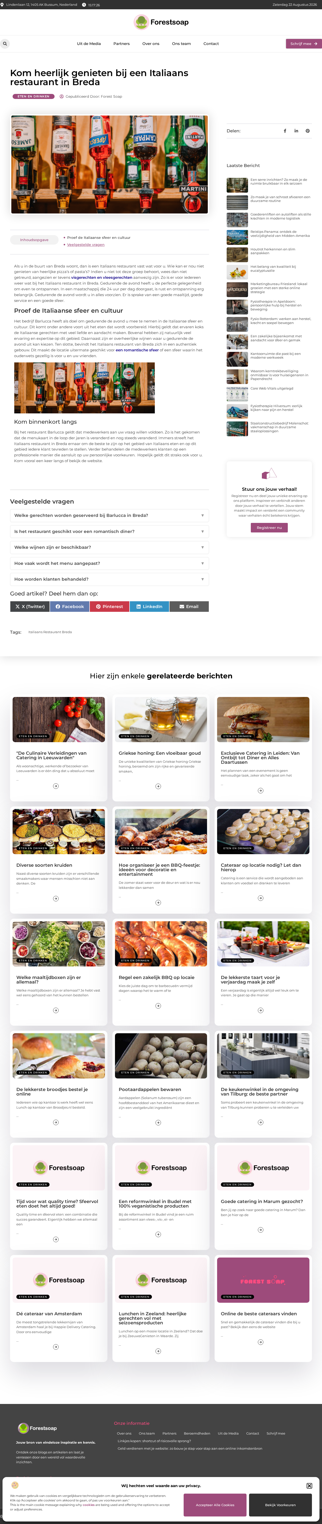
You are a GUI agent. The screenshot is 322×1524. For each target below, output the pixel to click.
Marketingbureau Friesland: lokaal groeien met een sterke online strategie (279, 288)
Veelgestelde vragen (86, 244)
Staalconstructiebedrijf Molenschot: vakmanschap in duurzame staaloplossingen (280, 427)
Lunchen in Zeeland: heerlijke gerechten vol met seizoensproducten (152, 1318)
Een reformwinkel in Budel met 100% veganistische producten (155, 1204)
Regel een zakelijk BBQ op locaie (156, 977)
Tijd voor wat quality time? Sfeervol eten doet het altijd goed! (57, 1204)
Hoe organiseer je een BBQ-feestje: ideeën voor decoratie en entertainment (159, 869)
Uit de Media (89, 43)
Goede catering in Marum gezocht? (262, 1201)
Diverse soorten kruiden (44, 865)
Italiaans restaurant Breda (50, 632)
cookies (89, 1505)
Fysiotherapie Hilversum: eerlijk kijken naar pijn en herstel (276, 408)
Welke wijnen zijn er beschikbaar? (109, 547)
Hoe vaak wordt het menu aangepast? (109, 563)
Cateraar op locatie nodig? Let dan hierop (261, 867)
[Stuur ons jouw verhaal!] (269, 473)
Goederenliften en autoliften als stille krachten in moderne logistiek (281, 216)
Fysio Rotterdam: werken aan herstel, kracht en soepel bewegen (281, 321)
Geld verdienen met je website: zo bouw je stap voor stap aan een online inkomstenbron (190, 1448)
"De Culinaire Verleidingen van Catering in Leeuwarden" (51, 755)
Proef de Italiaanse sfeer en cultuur (99, 237)
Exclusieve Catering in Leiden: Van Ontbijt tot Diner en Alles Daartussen (260, 757)
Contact (211, 43)
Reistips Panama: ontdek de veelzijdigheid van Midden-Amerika (280, 234)
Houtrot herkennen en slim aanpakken (273, 251)
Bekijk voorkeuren (280, 1505)
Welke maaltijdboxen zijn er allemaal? (48, 980)
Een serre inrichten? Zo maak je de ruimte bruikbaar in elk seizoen (279, 182)
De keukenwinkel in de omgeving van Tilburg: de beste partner (259, 1092)
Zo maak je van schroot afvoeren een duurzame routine (280, 199)
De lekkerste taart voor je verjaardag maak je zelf (250, 980)
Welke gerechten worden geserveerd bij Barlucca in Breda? (109, 515)
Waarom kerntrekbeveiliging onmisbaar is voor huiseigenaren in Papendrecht (279, 375)
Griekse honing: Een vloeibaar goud (160, 753)
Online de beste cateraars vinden (259, 1314)
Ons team (181, 43)
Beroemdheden (197, 1433)
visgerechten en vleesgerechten (101, 277)
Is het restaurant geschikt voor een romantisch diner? (109, 531)
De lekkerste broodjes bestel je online (52, 1092)
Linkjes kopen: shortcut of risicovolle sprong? (154, 1441)
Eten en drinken (34, 96)
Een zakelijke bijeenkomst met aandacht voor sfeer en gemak (276, 338)
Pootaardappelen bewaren (150, 1089)
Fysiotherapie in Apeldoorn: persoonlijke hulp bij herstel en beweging (276, 305)
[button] (309, 1485)
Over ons (150, 43)
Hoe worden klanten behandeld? (109, 579)
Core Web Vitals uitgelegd (272, 388)
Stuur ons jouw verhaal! (269, 489)
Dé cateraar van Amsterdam (49, 1314)
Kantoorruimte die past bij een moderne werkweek (276, 356)
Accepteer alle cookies (215, 1505)
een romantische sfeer (137, 350)
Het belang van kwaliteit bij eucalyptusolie (273, 268)
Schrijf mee (276, 1433)
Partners (121, 43)
